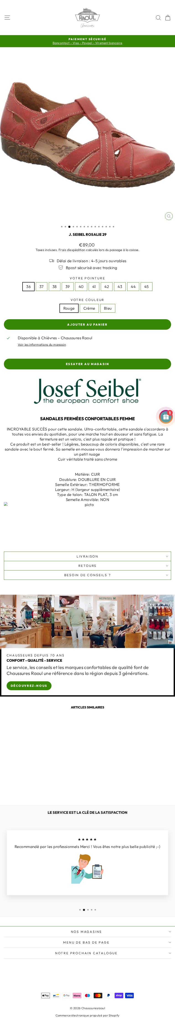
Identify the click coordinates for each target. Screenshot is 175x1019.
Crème (89, 308)
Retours (87, 566)
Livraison (87, 556)
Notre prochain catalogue (86, 953)
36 (28, 286)
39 (67, 286)
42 (106, 286)
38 (54, 286)
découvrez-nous (29, 685)
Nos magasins (86, 932)
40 (81, 286)
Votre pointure (87, 278)
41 (94, 286)
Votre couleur (87, 300)
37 (41, 286)
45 (146, 286)
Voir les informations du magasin (42, 345)
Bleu (108, 308)
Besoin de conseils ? (87, 575)
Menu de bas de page (86, 942)
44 (133, 286)
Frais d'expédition (72, 250)
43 (120, 286)
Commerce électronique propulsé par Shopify (88, 1015)
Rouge (69, 308)
